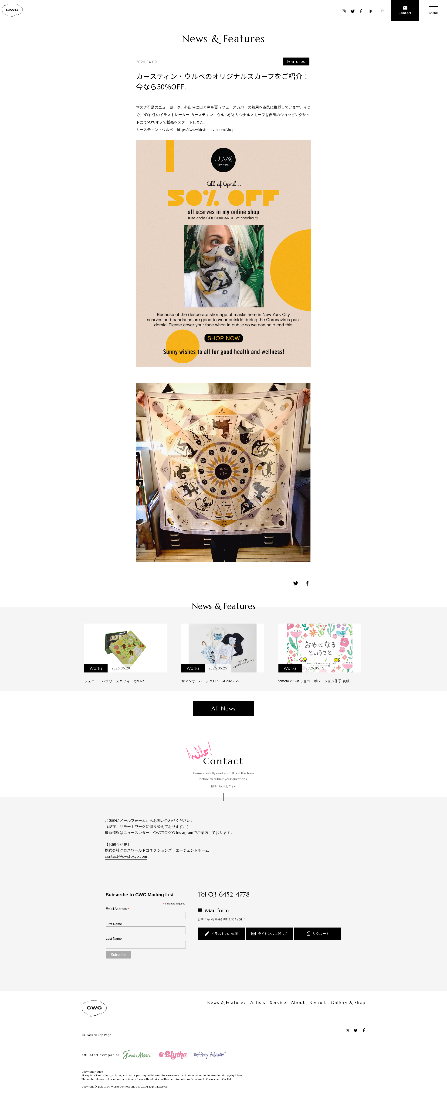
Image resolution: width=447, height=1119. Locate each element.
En (382, 11)
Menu (433, 12)
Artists (257, 1002)
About (298, 1002)
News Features (226, 1002)
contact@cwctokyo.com (126, 856)
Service (278, 1002)
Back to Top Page (99, 1035)
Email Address (117, 909)
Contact (405, 13)
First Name (114, 924)
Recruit (318, 1002)
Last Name (114, 938)
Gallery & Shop (348, 1002)
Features (296, 61)
